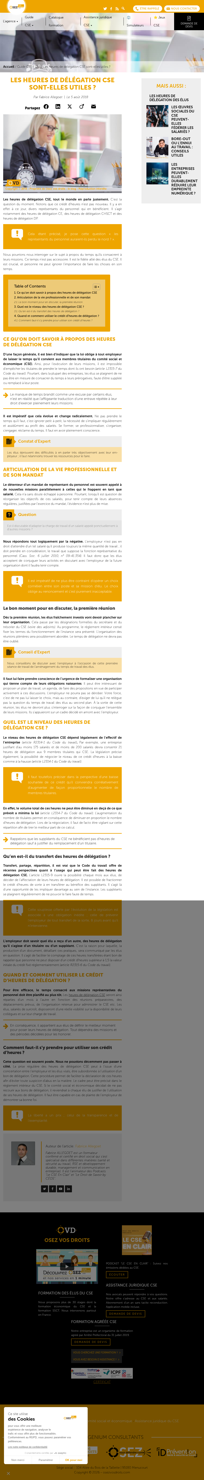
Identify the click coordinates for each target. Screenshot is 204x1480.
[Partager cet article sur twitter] (70, 106)
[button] (8, 1473)
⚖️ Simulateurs (135, 21)
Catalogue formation (56, 21)
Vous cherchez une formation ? (95, 1352)
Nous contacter (184, 8)
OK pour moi (73, 1460)
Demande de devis (189, 25)
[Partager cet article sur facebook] (47, 106)
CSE (38, 67)
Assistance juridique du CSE (157, 1421)
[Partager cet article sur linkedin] (59, 106)
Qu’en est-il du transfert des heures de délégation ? (49, 311)
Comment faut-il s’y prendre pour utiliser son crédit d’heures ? (55, 320)
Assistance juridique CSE (98, 21)
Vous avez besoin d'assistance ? (95, 1359)
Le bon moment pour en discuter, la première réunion (51, 302)
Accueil (8, 67)
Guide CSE (24, 67)
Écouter (117, 1274)
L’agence (9, 21)
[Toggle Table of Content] (94, 287)
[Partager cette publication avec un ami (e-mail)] (94, 106)
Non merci (17, 1460)
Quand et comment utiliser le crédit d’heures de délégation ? (58, 316)
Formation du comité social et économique (97, 1421)
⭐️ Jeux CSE (159, 21)
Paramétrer (46, 1460)
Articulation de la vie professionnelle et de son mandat (53, 297)
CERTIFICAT (102, 1382)
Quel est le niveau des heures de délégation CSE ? (50, 307)
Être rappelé (149, 8)
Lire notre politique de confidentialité (27, 1447)
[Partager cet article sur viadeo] (82, 106)
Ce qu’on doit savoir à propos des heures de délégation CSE (57, 292)
